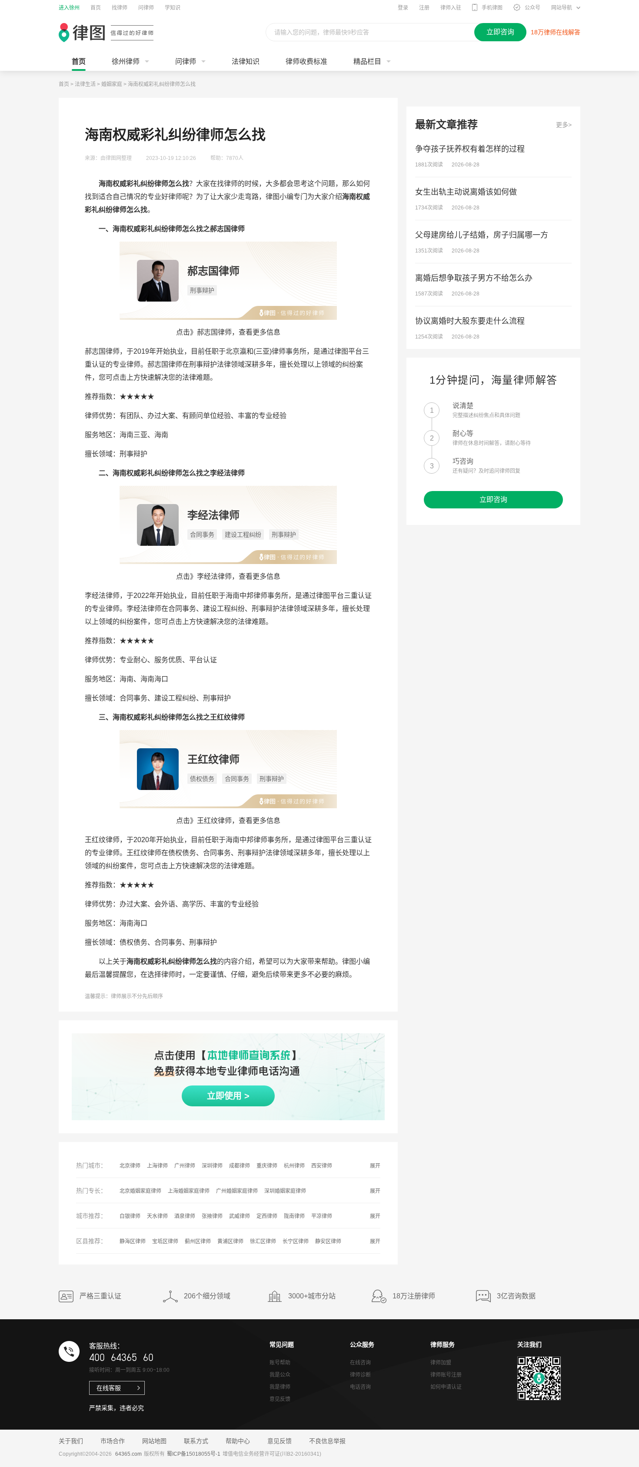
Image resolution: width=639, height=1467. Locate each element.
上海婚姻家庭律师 (189, 1191)
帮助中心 (238, 1440)
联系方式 (196, 1440)
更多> (564, 124)
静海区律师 (133, 1241)
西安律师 (321, 1166)
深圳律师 (212, 1166)
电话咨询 (360, 1387)
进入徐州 (69, 8)
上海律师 (157, 1166)
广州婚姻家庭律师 (237, 1191)
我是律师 (280, 1387)
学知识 (172, 8)
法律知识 (246, 61)
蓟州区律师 (198, 1241)
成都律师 (239, 1166)
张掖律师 (212, 1216)
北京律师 (130, 1166)
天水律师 (157, 1216)
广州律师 (184, 1166)
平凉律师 (321, 1216)
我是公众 (280, 1375)
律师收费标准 (306, 61)
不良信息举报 (327, 1440)
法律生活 (85, 84)
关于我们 (71, 1440)
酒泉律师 (184, 1216)
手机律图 (492, 8)
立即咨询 (493, 499)
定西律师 (266, 1216)
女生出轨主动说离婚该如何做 (466, 192)
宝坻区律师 (165, 1241)
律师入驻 (450, 8)
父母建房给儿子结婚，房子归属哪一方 (481, 235)
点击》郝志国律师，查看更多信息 (228, 332)
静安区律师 (328, 1241)
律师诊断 (360, 1375)
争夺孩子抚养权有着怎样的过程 (470, 149)
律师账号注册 (446, 1375)
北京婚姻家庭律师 (140, 1191)
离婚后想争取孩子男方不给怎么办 (473, 278)
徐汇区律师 (263, 1241)
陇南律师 (294, 1216)
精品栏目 (367, 61)
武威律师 (239, 1216)
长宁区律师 (296, 1241)
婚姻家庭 (111, 84)
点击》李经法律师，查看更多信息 (228, 576)
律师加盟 (440, 1363)
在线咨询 (360, 1363)
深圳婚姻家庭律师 (285, 1191)
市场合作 (112, 1440)
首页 (95, 8)
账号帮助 (280, 1363)
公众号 (532, 8)
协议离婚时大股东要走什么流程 (470, 321)
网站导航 (561, 8)
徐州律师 (126, 61)
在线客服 (109, 1387)
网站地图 (154, 1440)
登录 (403, 8)
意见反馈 (280, 1399)
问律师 (146, 8)
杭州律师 (294, 1166)
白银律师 (130, 1216)
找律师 (119, 8)
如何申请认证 (446, 1387)
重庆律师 (266, 1166)
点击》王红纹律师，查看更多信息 (228, 820)
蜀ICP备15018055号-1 (193, 1454)
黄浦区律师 (230, 1241)
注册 (424, 8)
